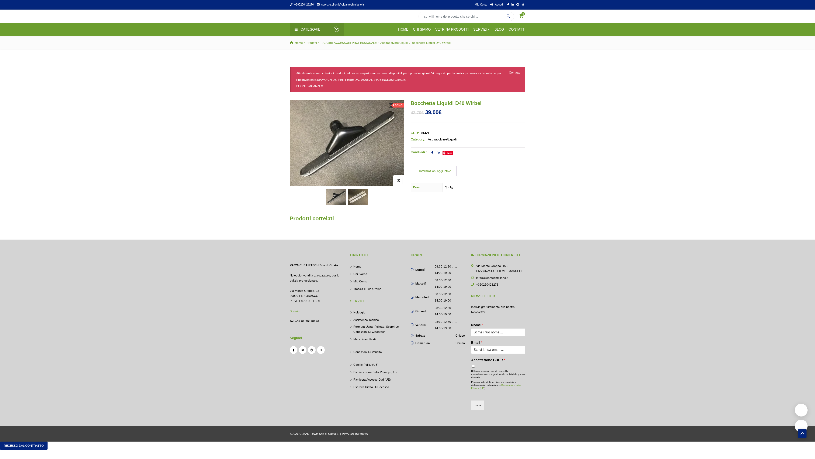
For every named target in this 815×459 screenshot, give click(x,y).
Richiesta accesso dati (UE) (372, 379)
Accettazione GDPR (488, 360)
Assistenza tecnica (366, 320)
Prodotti (311, 42)
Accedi (498, 4)
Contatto (514, 72)
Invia (478, 405)
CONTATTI (517, 29)
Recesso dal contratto (24, 445)
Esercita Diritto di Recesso (371, 387)
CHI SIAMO (422, 29)
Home (299, 42)
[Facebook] (293, 350)
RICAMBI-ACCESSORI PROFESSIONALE (348, 42)
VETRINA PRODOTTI (452, 29)
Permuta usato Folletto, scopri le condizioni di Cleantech (376, 329)
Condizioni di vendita (367, 352)
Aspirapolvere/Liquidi (394, 42)
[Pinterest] (312, 350)
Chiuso (460, 335)
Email (476, 342)
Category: (418, 139)
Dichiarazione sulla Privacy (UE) (375, 372)
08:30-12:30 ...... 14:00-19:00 (446, 270)
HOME (403, 29)
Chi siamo (360, 274)
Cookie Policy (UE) (365, 364)
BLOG (499, 29)
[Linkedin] (302, 350)
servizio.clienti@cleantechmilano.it (342, 4)
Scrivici (295, 311)
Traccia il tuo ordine (367, 288)
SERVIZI (480, 29)
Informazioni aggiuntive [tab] (435, 171)
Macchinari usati (364, 339)
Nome (477, 325)
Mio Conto (481, 4)
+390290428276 (304, 4)
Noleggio (359, 312)
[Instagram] (321, 350)
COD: (415, 133)
